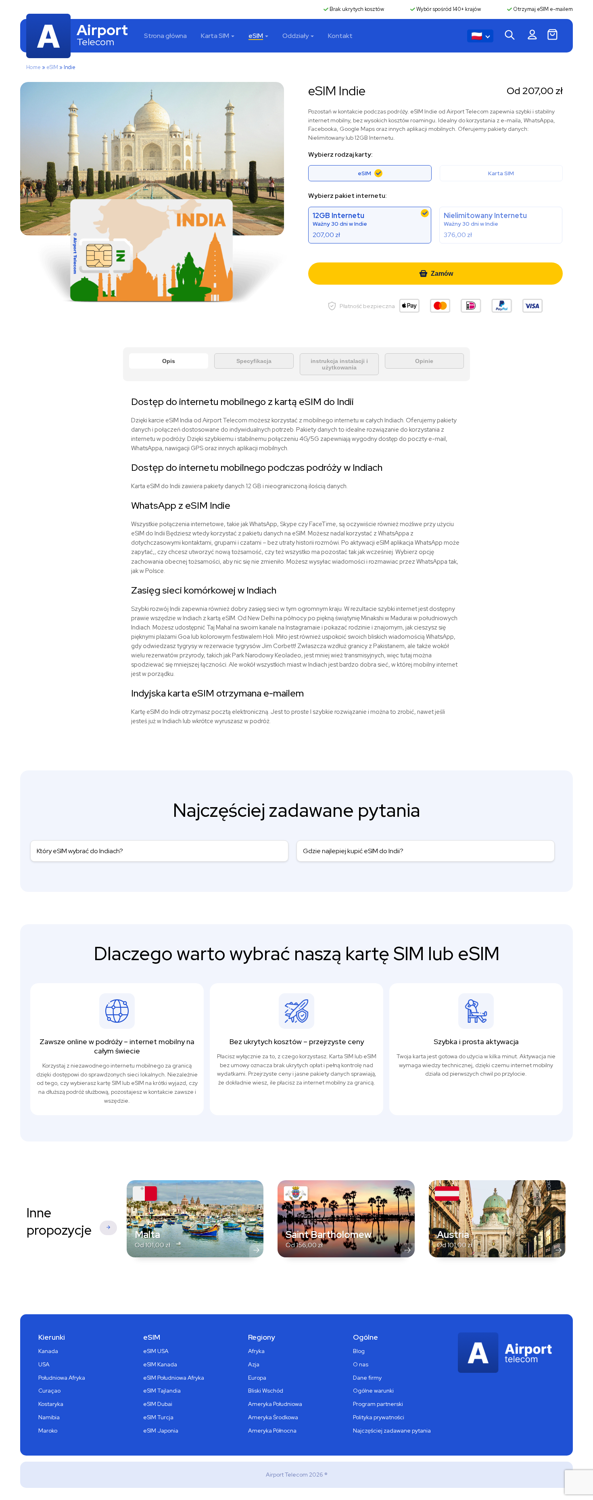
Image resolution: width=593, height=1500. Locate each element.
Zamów (442, 273)
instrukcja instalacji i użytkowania (339, 364)
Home (33, 67)
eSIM (255, 35)
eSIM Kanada (160, 1364)
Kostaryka (50, 1404)
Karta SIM (215, 35)
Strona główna (165, 35)
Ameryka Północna (272, 1430)
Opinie (424, 361)
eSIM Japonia (160, 1430)
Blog (359, 1351)
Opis (168, 361)
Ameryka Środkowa (273, 1417)
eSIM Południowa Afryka (173, 1377)
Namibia (49, 1417)
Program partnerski (378, 1404)
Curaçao (49, 1390)
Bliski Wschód (265, 1390)
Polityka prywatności (378, 1417)
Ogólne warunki (373, 1390)
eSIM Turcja (158, 1417)
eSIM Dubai (157, 1404)
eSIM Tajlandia (162, 1390)
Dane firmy (367, 1377)
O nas (360, 1364)
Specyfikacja (253, 361)
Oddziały (295, 35)
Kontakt (340, 35)
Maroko (47, 1430)
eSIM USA (156, 1351)
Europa (257, 1377)
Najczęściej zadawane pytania (392, 1430)
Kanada (48, 1351)
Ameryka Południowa (275, 1404)
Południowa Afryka (61, 1377)
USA (44, 1364)
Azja (253, 1364)
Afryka (256, 1351)
